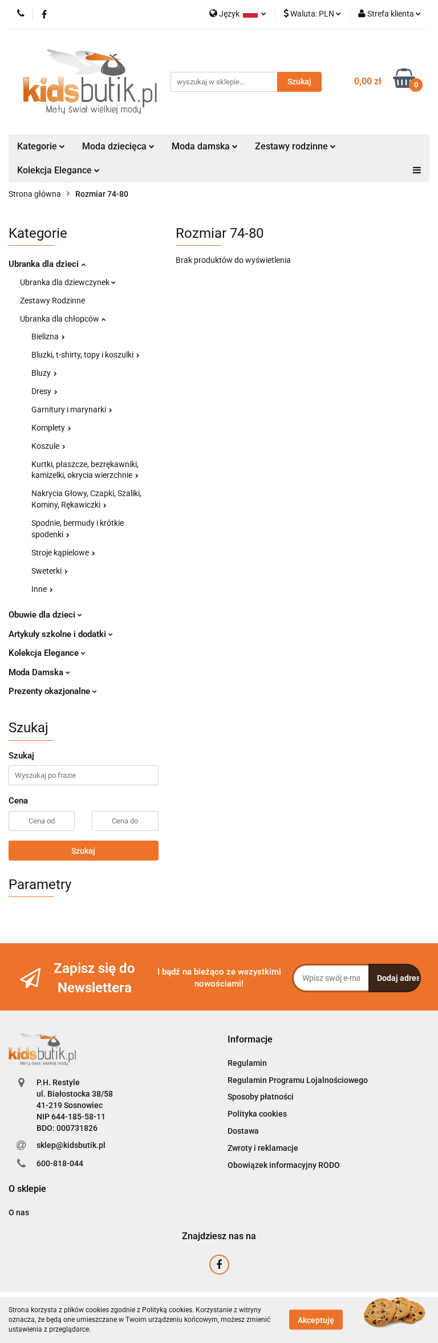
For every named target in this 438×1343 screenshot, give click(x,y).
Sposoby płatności (261, 1096)
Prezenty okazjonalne (50, 691)
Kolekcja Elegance (55, 170)
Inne (39, 589)
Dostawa (243, 1130)
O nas (19, 1212)
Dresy (42, 391)
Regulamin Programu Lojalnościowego (298, 1080)
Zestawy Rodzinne (52, 300)
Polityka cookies (257, 1113)
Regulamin (247, 1063)
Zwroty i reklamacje (263, 1148)
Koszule (46, 446)
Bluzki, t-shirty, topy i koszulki (83, 354)
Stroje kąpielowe (61, 552)
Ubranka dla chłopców (60, 318)
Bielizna (45, 336)
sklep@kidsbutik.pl (71, 1145)
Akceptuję (316, 1320)
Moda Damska (37, 672)
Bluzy (41, 373)
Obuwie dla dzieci (43, 615)
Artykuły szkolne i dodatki (58, 634)
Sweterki (47, 570)
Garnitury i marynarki (69, 409)
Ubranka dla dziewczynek (65, 282)
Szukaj (83, 850)
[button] (250, 1040)
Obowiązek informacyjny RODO (284, 1165)
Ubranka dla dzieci (45, 264)
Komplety (49, 427)
